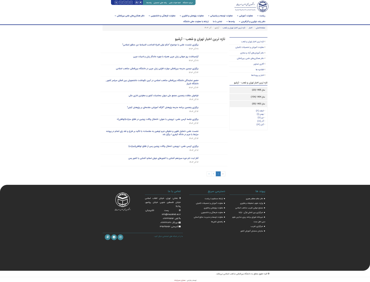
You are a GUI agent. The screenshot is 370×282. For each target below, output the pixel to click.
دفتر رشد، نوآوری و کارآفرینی (252, 21)
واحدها (148, 2)
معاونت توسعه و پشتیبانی (221, 15)
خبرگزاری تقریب (257, 226)
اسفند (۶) (260, 110)
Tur (124, 2)
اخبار (250, 27)
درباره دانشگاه (188, 2)
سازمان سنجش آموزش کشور (251, 230)
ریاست (262, 15)
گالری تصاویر (259, 64)
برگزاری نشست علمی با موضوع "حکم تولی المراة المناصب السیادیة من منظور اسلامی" (160, 44)
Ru (120, 2)
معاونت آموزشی (245, 15)
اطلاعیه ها (260, 69)
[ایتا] (108, 237)
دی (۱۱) (261, 117)
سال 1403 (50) (258, 103)
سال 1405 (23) (258, 90)
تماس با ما (217, 21)
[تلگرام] (114, 237)
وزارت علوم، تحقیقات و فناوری (251, 203)
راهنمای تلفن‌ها (217, 221)
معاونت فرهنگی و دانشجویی (162, 15)
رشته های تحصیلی (160, 2)
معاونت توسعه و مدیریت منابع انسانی (208, 217)
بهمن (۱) (260, 114)
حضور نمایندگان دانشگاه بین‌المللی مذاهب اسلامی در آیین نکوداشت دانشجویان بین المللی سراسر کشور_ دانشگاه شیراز (152, 82)
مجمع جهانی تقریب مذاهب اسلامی (249, 207)
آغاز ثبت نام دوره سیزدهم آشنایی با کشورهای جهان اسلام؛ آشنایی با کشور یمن (163, 158)
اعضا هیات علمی (175, 2)
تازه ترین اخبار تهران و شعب (234, 27)
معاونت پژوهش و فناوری (192, 15)
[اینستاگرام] (120, 237)
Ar (131, 2)
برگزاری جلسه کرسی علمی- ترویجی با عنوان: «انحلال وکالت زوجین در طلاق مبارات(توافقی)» (157, 119)
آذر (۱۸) (260, 121)
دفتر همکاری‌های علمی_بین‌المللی (250, 58)
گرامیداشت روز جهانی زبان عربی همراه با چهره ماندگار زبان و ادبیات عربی (165, 56)
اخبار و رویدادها (257, 75)
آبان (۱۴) (260, 124)
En (128, 2)
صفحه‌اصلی (260, 27)
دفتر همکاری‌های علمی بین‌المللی (130, 15)
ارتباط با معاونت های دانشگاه (196, 21)
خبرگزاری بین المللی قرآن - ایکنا (251, 212)
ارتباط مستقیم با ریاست (214, 198)
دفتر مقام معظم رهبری (254, 198)
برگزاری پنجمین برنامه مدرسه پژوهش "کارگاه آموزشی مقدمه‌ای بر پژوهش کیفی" (162, 107)
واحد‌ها (231, 21)
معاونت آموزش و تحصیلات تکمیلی (249, 47)
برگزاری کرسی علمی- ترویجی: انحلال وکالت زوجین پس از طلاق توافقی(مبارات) (163, 146)
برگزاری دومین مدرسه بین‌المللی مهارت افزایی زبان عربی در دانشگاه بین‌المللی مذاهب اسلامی (157, 68)
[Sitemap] (136, 2)
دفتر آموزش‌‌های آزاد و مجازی (252, 52)
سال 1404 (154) (258, 96)
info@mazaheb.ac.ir (171, 214)
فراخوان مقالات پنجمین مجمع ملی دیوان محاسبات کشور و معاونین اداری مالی (163, 95)
